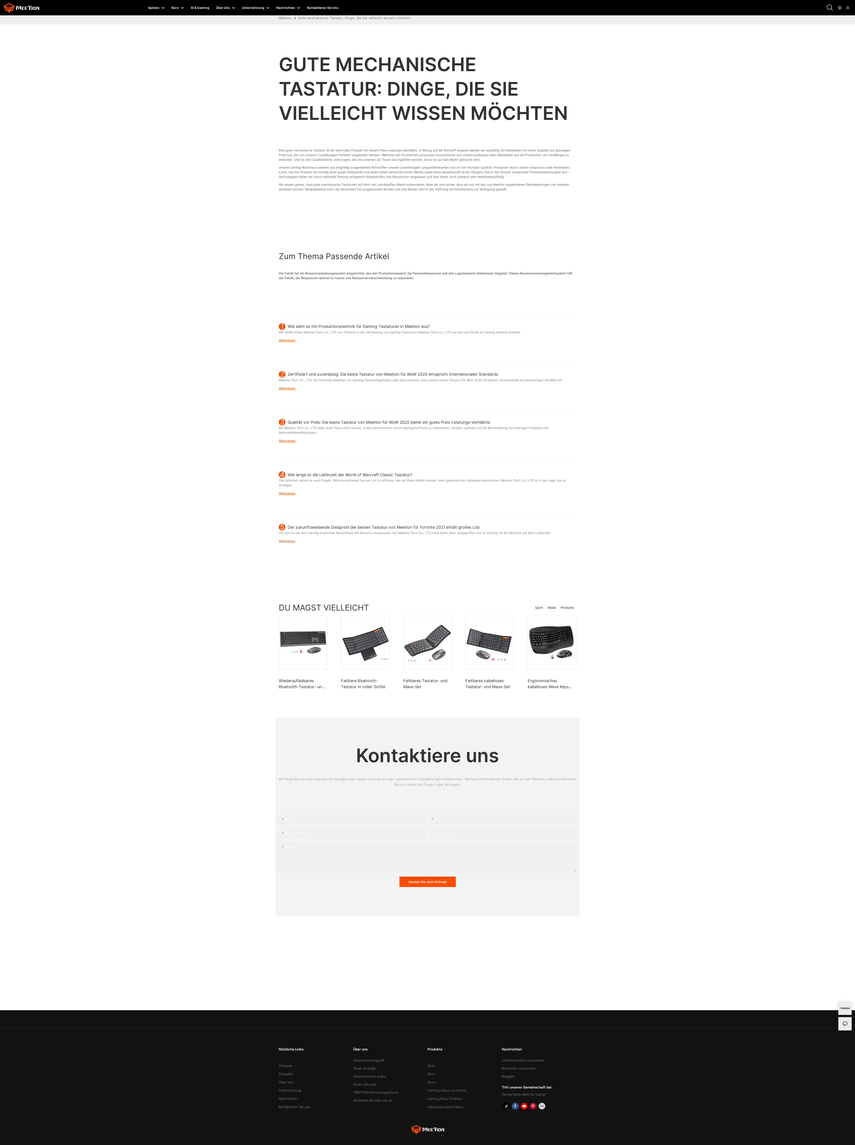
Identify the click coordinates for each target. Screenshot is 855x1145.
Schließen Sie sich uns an (372, 1100)
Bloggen (508, 1076)
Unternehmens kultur (369, 1076)
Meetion (285, 18)
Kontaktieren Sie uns (294, 1107)
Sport (539, 607)
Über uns (286, 1082)
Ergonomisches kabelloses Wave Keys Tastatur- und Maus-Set (550, 684)
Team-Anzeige (364, 1068)
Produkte (567, 607)
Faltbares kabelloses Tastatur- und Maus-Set (487, 683)
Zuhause (285, 1066)
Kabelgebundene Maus (445, 1107)
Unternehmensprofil (368, 1060)
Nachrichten (288, 1099)
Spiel (431, 1066)
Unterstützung (290, 1090)
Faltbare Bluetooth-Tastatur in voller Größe (363, 683)
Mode (552, 607)
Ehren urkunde (364, 1084)
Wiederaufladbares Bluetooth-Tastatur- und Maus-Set (301, 684)
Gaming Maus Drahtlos (445, 1099)
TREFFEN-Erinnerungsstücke (375, 1092)
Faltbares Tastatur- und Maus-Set (425, 683)
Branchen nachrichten (519, 1068)
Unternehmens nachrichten (523, 1060)
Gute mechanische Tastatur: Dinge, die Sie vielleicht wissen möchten (354, 18)
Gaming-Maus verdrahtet (447, 1090)
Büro (431, 1074)
